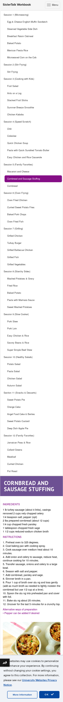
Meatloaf (11, 456)
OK (47, 694)
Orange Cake (13, 406)
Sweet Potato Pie (16, 399)
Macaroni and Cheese (18, 171)
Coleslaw (11, 135)
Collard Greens (14, 449)
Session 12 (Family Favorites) (19, 435)
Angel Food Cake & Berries (21, 414)
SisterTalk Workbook (17, 4)
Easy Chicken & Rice (18, 335)
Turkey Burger (14, 243)
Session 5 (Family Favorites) (18, 164)
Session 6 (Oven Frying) (16, 193)
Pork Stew (12, 321)
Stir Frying (12, 71)
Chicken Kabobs (15, 114)
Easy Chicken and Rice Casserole (24, 157)
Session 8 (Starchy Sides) (17, 271)
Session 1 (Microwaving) (16, 14)
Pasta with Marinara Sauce (20, 300)
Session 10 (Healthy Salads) (18, 357)
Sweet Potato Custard (18, 421)
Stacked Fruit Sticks (17, 100)
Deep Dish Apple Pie (17, 428)
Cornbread (12, 185)
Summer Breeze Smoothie (20, 107)
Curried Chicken (15, 464)
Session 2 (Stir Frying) (15, 64)
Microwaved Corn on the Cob (21, 57)
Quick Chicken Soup (17, 143)
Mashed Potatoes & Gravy (20, 278)
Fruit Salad (12, 86)
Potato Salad (13, 364)
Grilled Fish (13, 257)
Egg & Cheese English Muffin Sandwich (27, 21)
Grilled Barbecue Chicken (20, 250)
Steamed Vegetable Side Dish (22, 29)
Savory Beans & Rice (18, 342)
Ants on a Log (14, 93)
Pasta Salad (13, 371)
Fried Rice (12, 285)
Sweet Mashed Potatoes (19, 307)
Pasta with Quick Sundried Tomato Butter (28, 150)
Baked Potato (14, 43)
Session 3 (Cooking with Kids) (19, 78)
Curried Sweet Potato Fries (20, 207)
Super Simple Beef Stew (19, 349)
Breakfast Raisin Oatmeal (20, 36)
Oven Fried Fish (15, 221)
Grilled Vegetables (16, 264)
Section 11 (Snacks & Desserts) (20, 392)
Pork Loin (12, 328)
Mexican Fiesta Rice (17, 50)
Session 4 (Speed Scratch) (17, 121)
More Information (22, 694)
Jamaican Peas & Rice (18, 442)
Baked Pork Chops (16, 214)
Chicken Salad (14, 378)
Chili (9, 128)
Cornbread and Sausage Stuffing (23, 178)
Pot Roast (12, 471)
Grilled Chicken (15, 235)
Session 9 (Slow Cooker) (16, 314)
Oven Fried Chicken (17, 200)
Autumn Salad (14, 385)
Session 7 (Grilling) (13, 228)
